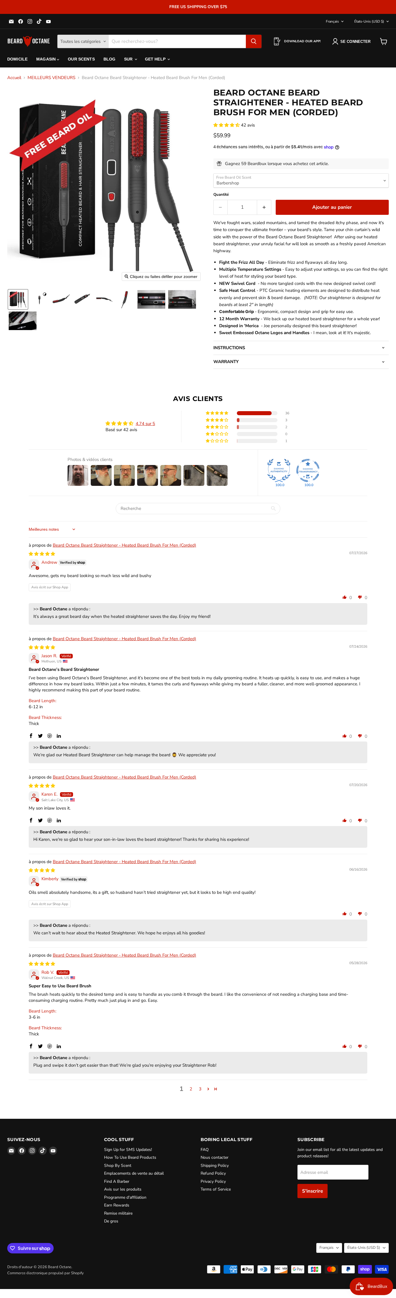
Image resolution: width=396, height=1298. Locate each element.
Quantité (221, 195)
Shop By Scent (117, 1165)
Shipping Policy (215, 1165)
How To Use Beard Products (130, 1157)
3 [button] (200, 1089)
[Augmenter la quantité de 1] (264, 207)
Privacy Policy (213, 1181)
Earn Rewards (116, 1205)
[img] (42, 554)
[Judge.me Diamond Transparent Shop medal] (307, 470)
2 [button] (191, 1089)
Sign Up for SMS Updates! (128, 1149)
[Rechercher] (253, 41)
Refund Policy (213, 1173)
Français (332, 21)
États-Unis (369, 21)
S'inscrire (312, 1191)
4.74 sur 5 (145, 423)
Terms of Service (216, 1189)
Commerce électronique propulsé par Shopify (45, 1273)
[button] (18, 299)
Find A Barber (116, 1181)
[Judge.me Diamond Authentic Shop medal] (278, 470)
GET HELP (156, 59)
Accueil (14, 77)
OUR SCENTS (81, 59)
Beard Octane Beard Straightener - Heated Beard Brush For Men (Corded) (124, 545)
